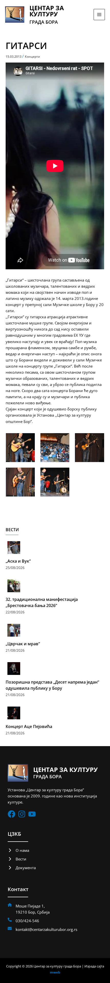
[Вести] (17, 859)
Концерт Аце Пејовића (29, 726)
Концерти (32, 56)
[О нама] (18, 850)
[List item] (11, 814)
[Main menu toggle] (99, 14)
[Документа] (22, 868)
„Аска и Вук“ (18, 561)
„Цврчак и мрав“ (23, 644)
